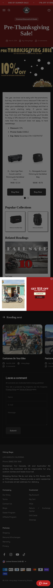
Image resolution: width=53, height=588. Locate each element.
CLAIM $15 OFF (39, 293)
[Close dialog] (51, 279)
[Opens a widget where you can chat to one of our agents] (43, 583)
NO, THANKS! (39, 297)
